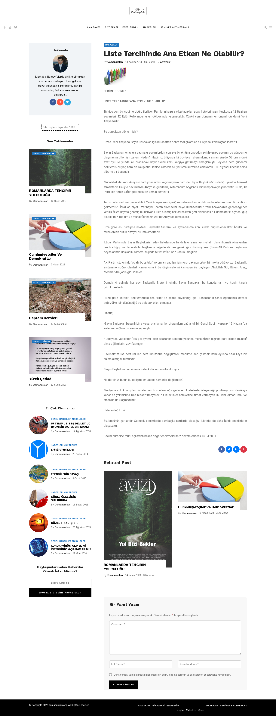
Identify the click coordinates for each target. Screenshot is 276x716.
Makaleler (111, 45)
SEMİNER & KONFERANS (175, 27)
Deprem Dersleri (43, 318)
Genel (36, 153)
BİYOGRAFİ (111, 27)
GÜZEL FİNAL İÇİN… (64, 523)
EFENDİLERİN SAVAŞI (65, 474)
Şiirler (46, 341)
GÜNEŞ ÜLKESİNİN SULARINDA (63, 498)
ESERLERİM (129, 27)
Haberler (65, 419)
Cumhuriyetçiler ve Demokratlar (206, 507)
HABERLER (149, 27)
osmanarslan (115, 62)
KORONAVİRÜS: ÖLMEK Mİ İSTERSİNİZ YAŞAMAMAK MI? (71, 547)
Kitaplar (180, 710)
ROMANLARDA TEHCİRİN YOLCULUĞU (125, 567)
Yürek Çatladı (40, 379)
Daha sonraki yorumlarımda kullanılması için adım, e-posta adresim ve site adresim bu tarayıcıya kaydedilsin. (172, 674)
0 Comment (164, 62)
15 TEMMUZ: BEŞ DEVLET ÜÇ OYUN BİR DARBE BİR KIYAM (70, 425)
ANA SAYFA (93, 27)
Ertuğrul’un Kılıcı (62, 449)
